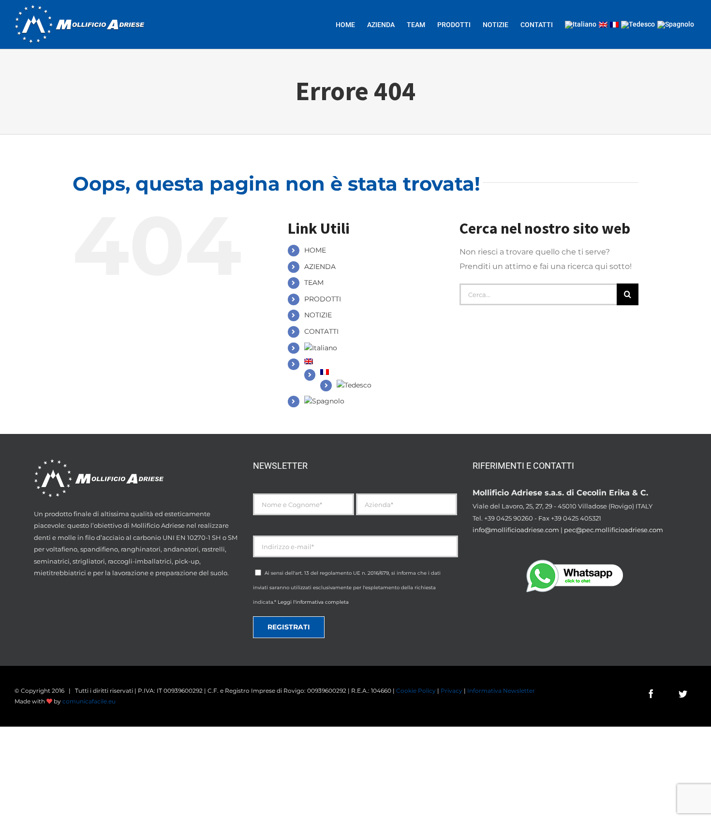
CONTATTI (321, 331)
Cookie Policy (416, 690)
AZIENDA (320, 266)
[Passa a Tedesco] (638, 24)
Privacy (451, 690)
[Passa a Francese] (614, 24)
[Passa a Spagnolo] (675, 24)
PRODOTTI (322, 299)
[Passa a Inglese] (603, 24)
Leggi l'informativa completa (313, 602)
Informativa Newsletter (501, 690)
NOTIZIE (318, 315)
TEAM (314, 282)
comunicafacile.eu (89, 701)
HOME (315, 250)
